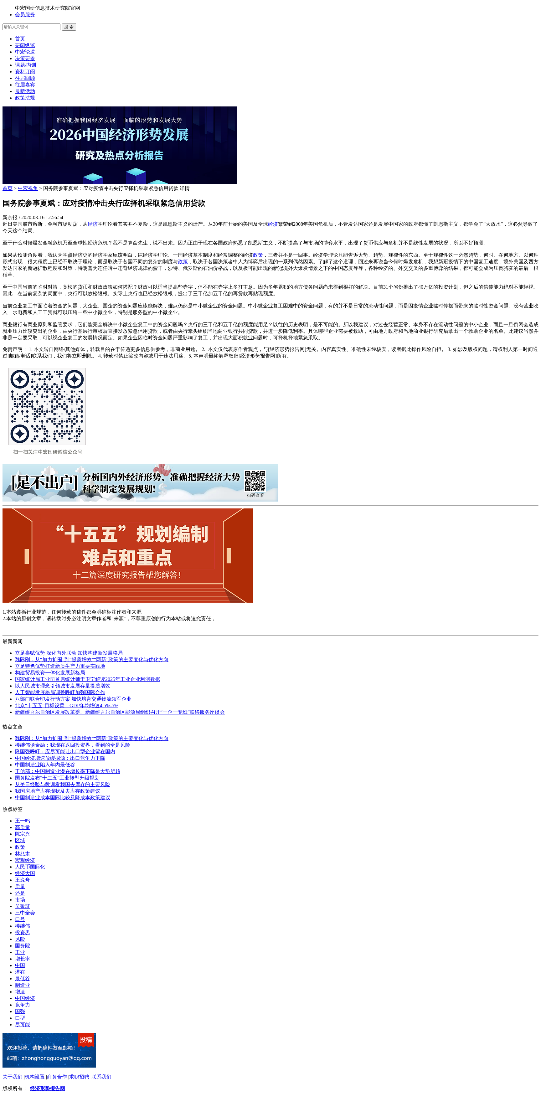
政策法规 (25, 97)
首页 (20, 38)
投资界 (22, 932)
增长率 (22, 958)
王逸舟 (22, 880)
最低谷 (22, 978)
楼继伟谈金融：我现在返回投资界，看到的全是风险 (72, 745)
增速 (20, 991)
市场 (20, 899)
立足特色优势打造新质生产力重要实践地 (60, 666)
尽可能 (22, 1024)
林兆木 (22, 853)
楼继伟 (22, 926)
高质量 (22, 827)
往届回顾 (25, 78)
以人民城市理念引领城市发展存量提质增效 (62, 685)
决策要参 (25, 58)
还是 (20, 893)
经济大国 (25, 873)
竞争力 (22, 1004)
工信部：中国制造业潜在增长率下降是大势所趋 (67, 771)
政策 (258, 255)
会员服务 (25, 14)
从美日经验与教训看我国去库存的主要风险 (62, 784)
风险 (20, 939)
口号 (20, 919)
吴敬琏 (22, 906)
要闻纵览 (25, 45)
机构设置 (35, 1076)
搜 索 (69, 26)
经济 (93, 224)
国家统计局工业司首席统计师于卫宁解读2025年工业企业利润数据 (87, 679)
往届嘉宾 (25, 84)
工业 (20, 952)
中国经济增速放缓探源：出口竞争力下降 (60, 758)
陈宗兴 (22, 834)
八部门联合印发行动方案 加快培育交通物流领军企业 (73, 699)
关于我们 (13, 1076)
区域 (20, 840)
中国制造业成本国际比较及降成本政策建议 (62, 797)
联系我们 (101, 1076)
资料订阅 (25, 71)
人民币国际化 (30, 866)
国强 (20, 1011)
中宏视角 (28, 188)
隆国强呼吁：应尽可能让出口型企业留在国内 (65, 751)
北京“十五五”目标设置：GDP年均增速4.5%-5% (66, 705)
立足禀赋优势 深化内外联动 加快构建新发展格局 (69, 653)
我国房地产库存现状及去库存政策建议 (57, 791)
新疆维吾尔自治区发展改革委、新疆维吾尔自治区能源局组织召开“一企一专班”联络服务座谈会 (120, 712)
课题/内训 (25, 65)
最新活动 (25, 91)
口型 (20, 1018)
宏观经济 (25, 860)
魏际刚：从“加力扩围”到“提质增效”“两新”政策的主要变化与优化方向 (91, 659)
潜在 (20, 972)
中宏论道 (25, 51)
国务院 (22, 945)
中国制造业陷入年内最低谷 (45, 764)
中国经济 (25, 998)
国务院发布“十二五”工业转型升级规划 (57, 777)
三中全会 (25, 912)
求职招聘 (79, 1076)
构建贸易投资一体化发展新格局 (50, 672)
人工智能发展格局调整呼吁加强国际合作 (60, 692)
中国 (20, 965)
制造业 (22, 985)
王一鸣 (22, 820)
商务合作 (57, 1076)
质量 (20, 886)
